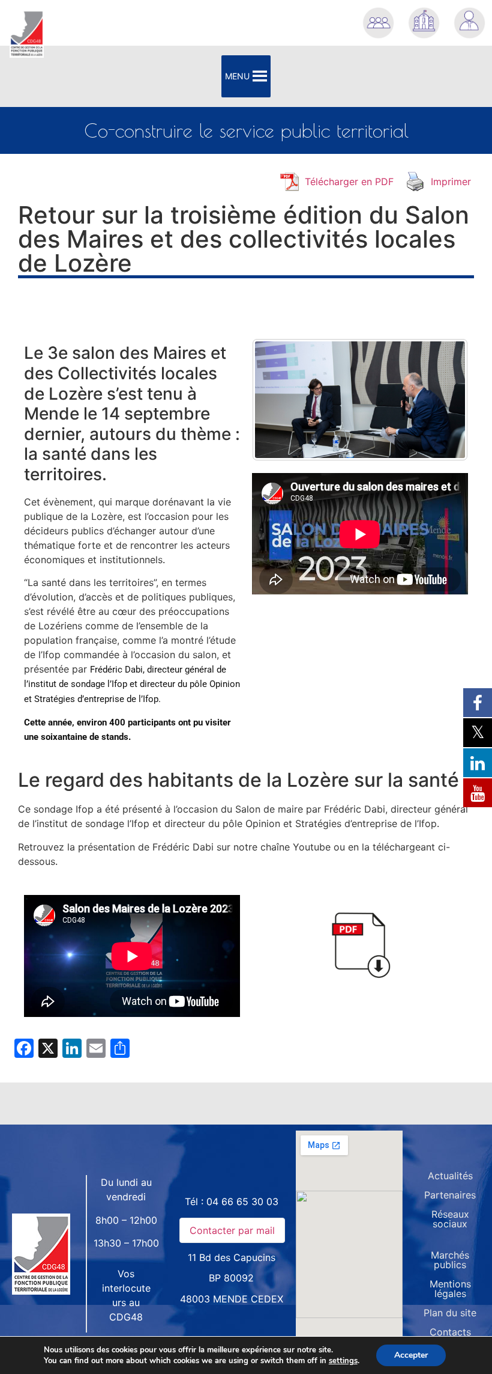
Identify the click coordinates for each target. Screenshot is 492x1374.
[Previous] (277, 399)
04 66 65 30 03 (242, 1201)
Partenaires (450, 1195)
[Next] (443, 399)
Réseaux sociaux (450, 1219)
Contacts (450, 1332)
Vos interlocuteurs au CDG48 (126, 1295)
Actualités (450, 1176)
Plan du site (450, 1313)
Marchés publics (450, 1260)
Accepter (411, 1355)
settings (343, 1360)
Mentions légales (450, 1288)
